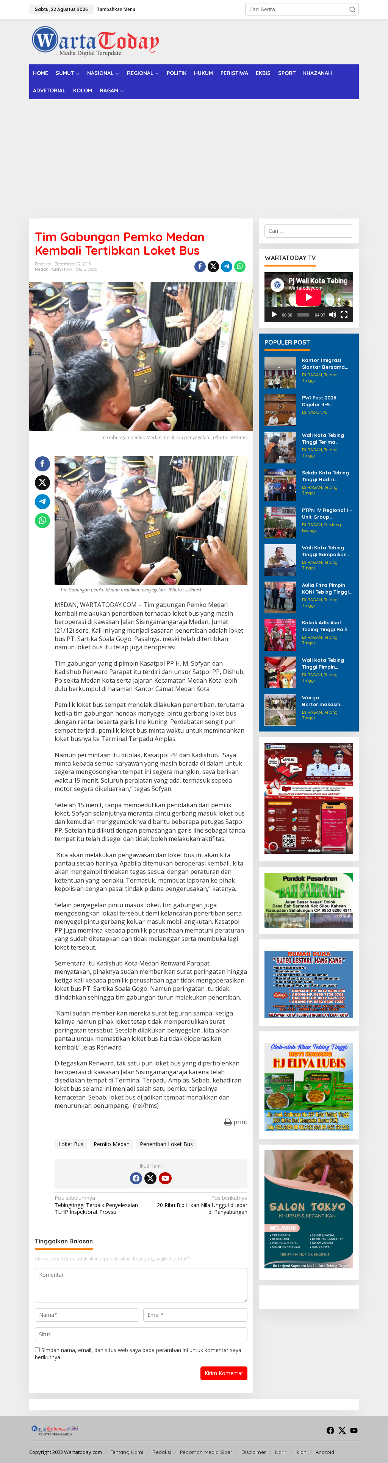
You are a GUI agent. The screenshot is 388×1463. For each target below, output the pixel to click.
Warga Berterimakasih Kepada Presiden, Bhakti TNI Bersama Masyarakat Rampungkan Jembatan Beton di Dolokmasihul (327, 701)
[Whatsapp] (240, 266)
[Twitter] (150, 1178)
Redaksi (161, 1452)
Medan (41, 269)
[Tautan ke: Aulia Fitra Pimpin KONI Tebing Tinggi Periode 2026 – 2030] (280, 596)
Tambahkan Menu (116, 9)
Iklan (301, 1452)
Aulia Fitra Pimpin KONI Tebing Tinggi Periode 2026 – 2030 (327, 588)
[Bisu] (332, 314)
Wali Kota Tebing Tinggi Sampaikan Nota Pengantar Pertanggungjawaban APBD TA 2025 (326, 551)
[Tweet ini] (213, 266)
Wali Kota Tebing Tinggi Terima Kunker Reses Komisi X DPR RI (327, 438)
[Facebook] (136, 1178)
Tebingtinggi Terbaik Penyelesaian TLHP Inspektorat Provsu (96, 1205)
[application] (308, 297)
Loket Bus (70, 1144)
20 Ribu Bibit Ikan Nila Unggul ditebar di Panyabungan (202, 1205)
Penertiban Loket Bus (166, 1144)
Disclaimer (253, 1452)
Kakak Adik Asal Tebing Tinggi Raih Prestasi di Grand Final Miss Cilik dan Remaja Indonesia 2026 (325, 626)
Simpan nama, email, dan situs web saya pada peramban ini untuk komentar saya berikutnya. (138, 1353)
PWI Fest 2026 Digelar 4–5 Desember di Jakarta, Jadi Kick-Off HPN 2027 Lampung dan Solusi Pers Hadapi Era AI (327, 401)
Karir (280, 1452)
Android (325, 1452)
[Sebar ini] (200, 266)
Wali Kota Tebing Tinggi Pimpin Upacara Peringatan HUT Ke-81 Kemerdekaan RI (327, 663)
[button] (352, 9)
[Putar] (274, 314)
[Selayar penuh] (344, 314)
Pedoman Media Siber (206, 1452)
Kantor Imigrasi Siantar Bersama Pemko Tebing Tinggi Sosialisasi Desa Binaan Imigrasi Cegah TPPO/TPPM (327, 363)
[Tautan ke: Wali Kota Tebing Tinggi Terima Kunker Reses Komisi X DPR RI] (280, 447)
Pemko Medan (112, 1144)
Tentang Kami (127, 1452)
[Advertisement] (194, 156)
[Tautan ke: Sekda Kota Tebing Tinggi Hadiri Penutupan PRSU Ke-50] (280, 484)
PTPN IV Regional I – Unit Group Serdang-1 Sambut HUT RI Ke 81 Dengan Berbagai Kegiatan (327, 513)
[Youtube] (165, 1178)
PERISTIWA (61, 269)
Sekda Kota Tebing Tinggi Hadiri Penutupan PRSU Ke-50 (325, 476)
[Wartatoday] (95, 41)
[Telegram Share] (226, 266)
